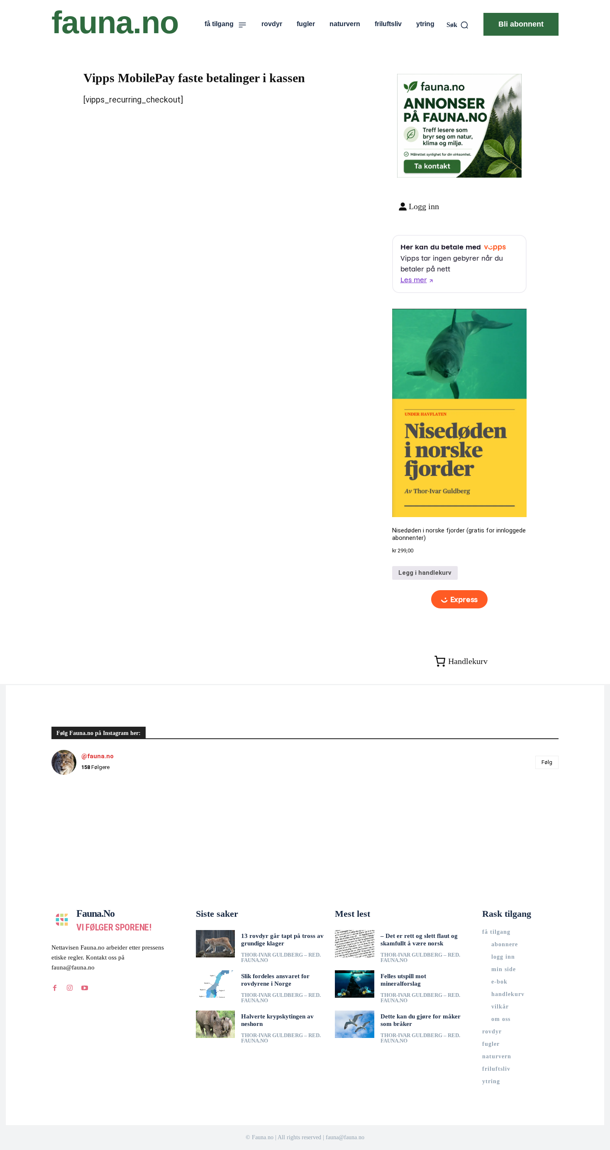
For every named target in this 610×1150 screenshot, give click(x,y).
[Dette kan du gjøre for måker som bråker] (354, 1024)
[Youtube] (84, 988)
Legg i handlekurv (424, 572)
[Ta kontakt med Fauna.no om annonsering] (432, 164)
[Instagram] (69, 988)
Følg (547, 762)
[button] (458, 24)
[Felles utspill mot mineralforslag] (354, 984)
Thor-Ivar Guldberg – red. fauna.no (281, 957)
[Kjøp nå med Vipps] (459, 599)
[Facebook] (54, 988)
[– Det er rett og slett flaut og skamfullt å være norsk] (354, 943)
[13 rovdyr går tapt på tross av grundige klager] (215, 943)
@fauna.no (97, 756)
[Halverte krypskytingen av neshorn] (215, 1024)
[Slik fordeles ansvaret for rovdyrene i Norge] (215, 984)
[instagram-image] (93, 823)
